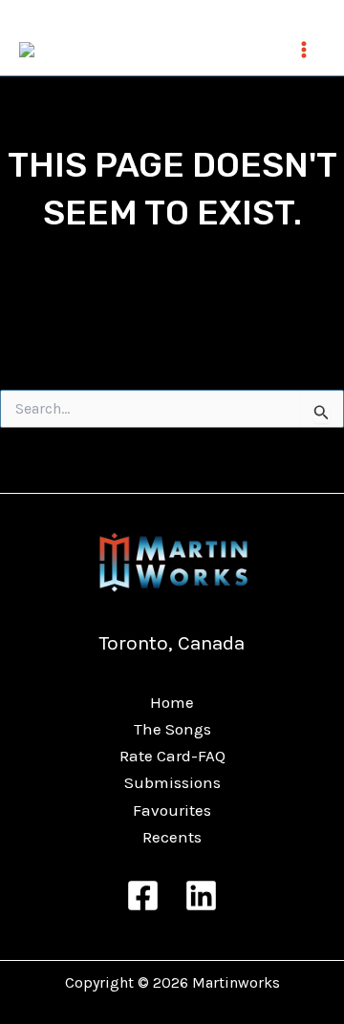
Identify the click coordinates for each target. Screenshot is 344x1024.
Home (172, 702)
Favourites (172, 810)
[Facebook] (143, 895)
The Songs (172, 728)
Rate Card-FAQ (172, 755)
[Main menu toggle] (304, 50)
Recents (172, 836)
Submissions (172, 782)
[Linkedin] (201, 895)
